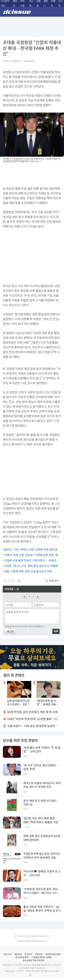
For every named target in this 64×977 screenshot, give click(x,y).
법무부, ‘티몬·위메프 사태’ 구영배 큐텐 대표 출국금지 (32, 550)
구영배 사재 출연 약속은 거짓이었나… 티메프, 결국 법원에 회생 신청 (32, 560)
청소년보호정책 (22, 957)
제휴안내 (18, 954)
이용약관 (38, 954)
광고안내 (28, 954)
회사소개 (7, 954)
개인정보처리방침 (52, 954)
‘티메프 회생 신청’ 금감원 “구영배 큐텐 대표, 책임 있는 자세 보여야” (32, 555)
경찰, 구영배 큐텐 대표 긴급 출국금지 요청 (28, 571)
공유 (19, 581)
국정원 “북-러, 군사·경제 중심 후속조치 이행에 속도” (32, 566)
